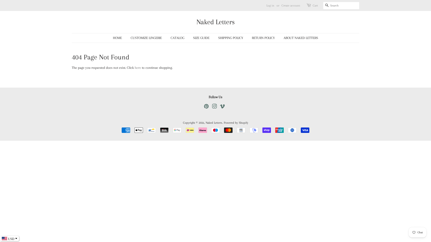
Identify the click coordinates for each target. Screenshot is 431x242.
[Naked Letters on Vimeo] (222, 107)
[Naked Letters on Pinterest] (206, 107)
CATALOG (177, 38)
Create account (290, 5)
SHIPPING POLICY (230, 38)
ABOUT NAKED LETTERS (301, 38)
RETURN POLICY (263, 38)
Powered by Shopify (236, 122)
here (138, 68)
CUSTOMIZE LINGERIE (146, 38)
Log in (270, 5)
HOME (117, 38)
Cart (315, 5)
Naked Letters (215, 22)
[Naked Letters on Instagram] (214, 107)
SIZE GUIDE (201, 38)
